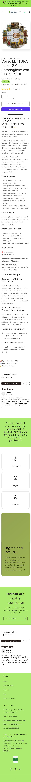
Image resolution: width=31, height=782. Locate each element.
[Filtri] (23, 383)
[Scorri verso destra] (19, 55)
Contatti (6, 690)
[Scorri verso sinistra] (11, 55)
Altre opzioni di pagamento (15, 113)
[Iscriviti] (25, 618)
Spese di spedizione (15, 84)
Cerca (5, 681)
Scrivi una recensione (11, 383)
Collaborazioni (8, 685)
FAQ (4, 694)
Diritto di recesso (9, 698)
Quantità (4, 92)
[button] (2, 12)
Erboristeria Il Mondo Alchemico (17, 778)
